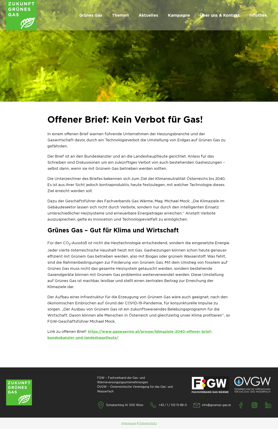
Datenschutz (148, 423)
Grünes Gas (90, 15)
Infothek (258, 15)
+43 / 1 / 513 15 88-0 (173, 405)
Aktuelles (148, 15)
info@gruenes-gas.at (216, 405)
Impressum (129, 423)
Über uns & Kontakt (220, 15)
